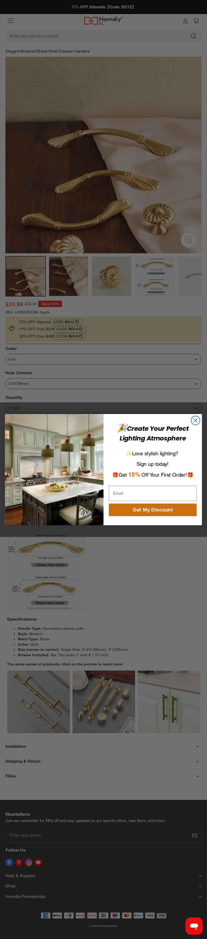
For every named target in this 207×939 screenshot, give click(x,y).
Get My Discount (153, 510)
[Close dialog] (195, 420)
